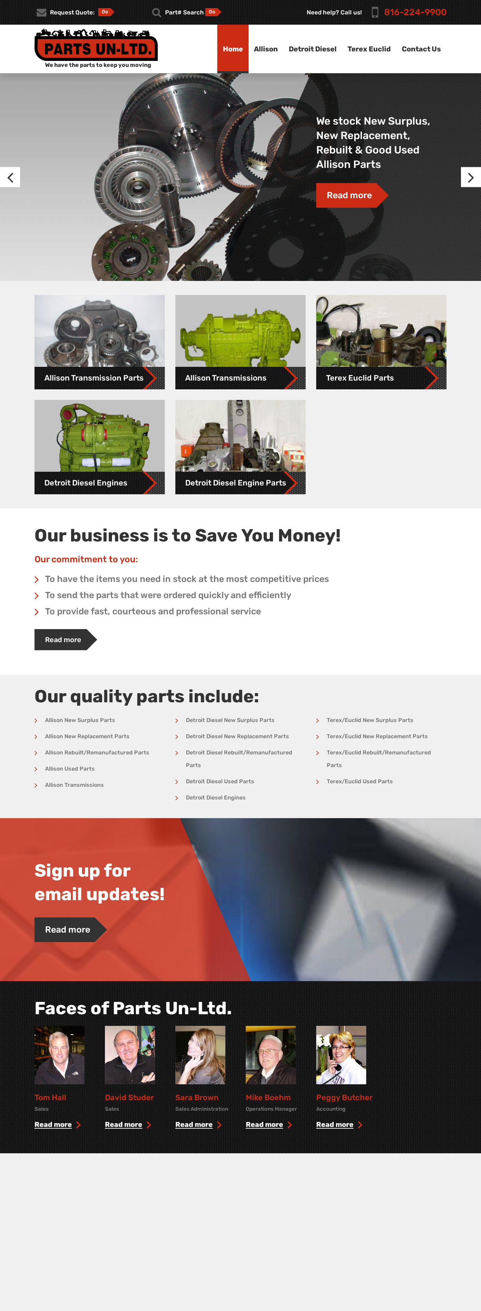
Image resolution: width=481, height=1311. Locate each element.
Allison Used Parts (70, 768)
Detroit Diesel (313, 49)
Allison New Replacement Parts (87, 736)
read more (53, 1125)
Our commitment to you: (86, 559)
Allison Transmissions (74, 785)
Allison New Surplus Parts (80, 720)
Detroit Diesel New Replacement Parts (237, 736)
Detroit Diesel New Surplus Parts (230, 720)
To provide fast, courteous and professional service (153, 611)
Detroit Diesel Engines (216, 797)
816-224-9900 (415, 12)
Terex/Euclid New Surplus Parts (370, 720)
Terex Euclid (369, 49)
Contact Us (421, 49)
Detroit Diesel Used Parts (220, 781)
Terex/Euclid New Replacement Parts (377, 736)
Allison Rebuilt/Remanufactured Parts (97, 752)
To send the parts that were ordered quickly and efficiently (168, 595)
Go (105, 12)
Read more (349, 195)
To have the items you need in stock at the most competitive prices (187, 579)
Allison (266, 49)
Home (233, 49)
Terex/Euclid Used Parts (360, 781)
